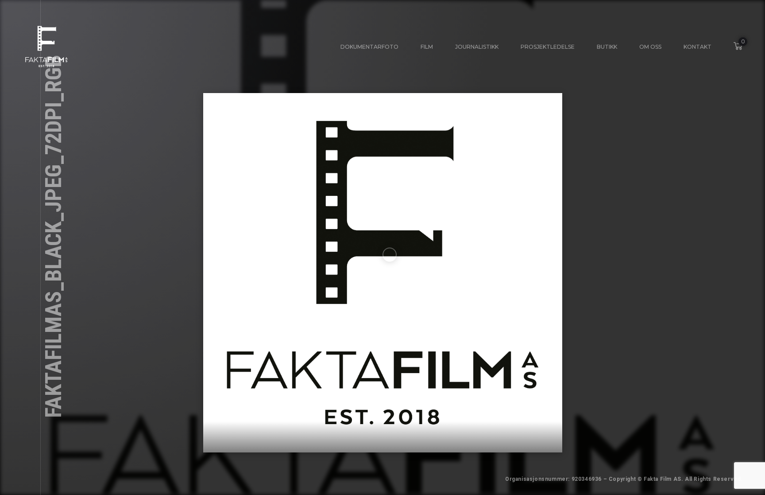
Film (427, 46)
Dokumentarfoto (369, 46)
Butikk (607, 46)
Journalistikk (476, 46)
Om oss (650, 46)
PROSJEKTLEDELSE (548, 46)
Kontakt (697, 46)
